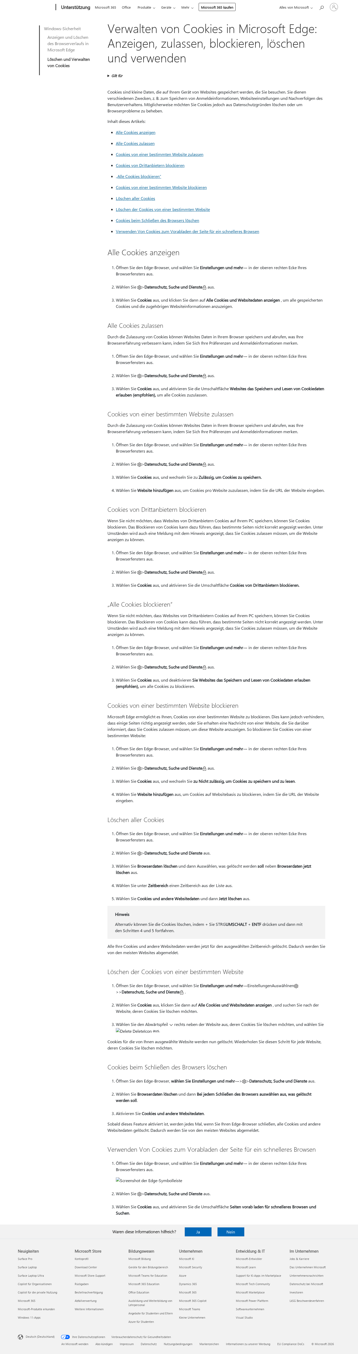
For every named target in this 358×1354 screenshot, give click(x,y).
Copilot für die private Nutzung (37, 1292)
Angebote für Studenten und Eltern (150, 1313)
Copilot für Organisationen (35, 1284)
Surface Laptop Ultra (31, 1275)
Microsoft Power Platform (252, 1301)
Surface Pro (25, 1259)
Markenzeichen (209, 1344)
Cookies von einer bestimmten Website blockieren (161, 187)
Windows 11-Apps (29, 1317)
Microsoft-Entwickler (249, 1259)
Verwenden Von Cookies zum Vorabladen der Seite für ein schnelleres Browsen (187, 231)
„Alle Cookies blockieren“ (138, 176)
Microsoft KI (186, 1259)
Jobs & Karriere (299, 1259)
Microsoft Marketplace (250, 1292)
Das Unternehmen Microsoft (308, 1267)
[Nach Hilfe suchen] (321, 7)
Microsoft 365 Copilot (193, 1301)
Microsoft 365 (105, 7)
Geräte (166, 7)
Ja (198, 1232)
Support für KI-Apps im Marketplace (258, 1275)
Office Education (138, 1292)
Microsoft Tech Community (253, 1284)
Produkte (144, 7)
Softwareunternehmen (250, 1309)
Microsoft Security (190, 1267)
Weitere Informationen (89, 1309)
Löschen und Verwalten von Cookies (68, 62)
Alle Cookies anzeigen (135, 132)
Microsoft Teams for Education (147, 1275)
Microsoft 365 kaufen (217, 7)
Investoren (296, 1292)
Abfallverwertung (85, 1301)
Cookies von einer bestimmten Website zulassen (159, 154)
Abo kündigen (104, 1344)
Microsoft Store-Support (90, 1275)
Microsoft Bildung (139, 1259)
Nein (230, 1232)
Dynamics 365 (188, 1284)
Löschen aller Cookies (135, 198)
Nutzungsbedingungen (178, 1344)
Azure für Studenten (141, 1322)
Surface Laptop (27, 1267)
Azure (182, 1275)
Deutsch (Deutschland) (40, 1337)
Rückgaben (82, 1284)
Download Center (86, 1267)
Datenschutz (149, 1344)
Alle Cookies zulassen (135, 143)
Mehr (185, 7)
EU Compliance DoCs (290, 1344)
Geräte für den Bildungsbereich (148, 1267)
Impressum (127, 1344)
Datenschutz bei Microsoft (306, 1284)
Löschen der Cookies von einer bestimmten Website (163, 209)
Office (126, 7)
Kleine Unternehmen (192, 1317)
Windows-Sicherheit (62, 28)
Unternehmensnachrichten (306, 1275)
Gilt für (116, 75)
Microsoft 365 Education (143, 1284)
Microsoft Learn (246, 1267)
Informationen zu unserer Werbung (248, 1344)
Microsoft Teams (189, 1309)
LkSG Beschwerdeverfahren (307, 1301)
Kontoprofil (82, 1259)
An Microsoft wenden (74, 1344)
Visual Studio (244, 1317)
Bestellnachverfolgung (89, 1292)
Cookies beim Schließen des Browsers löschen (157, 220)
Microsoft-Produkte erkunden (36, 1309)
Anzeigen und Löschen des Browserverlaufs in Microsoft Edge (68, 43)
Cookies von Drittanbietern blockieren (150, 165)
